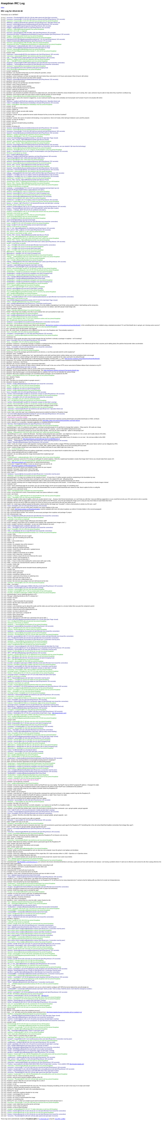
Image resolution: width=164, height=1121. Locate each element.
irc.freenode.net (44, 1119)
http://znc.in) (45, 995)
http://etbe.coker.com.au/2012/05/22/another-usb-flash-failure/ (61, 420)
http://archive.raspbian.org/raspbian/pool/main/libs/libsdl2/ (82, 358)
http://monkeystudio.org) (77, 1064)
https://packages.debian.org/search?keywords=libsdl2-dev (61, 370)
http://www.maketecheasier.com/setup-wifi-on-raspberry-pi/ (64, 1012)
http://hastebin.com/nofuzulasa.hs (27, 862)
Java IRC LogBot (60, 1119)
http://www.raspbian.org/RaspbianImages (24, 465)
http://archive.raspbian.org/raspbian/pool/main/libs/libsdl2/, (63, 325)
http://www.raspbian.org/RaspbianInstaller (27, 509)
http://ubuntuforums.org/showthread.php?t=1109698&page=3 (41, 439)
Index (2, 7)
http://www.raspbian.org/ (19, 462)
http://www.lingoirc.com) (59, 713)
